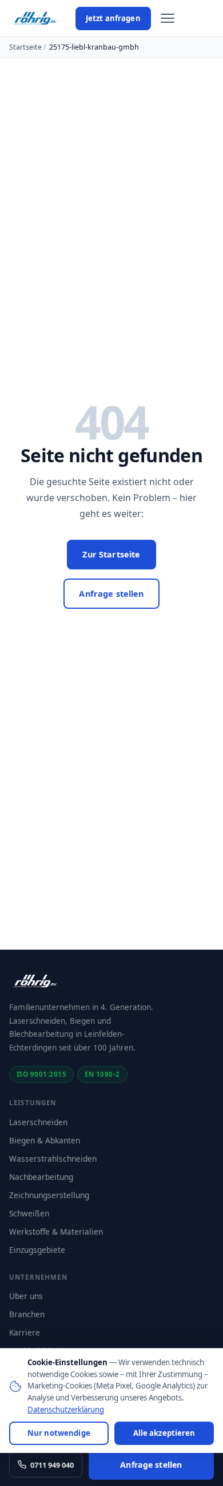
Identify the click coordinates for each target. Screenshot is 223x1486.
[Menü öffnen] (167, 18)
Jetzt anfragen (113, 18)
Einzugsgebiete (37, 1249)
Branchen (27, 1314)
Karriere (24, 1332)
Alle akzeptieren (164, 1433)
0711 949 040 (52, 1465)
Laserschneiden (38, 1122)
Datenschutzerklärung (65, 1409)
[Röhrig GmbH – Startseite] (35, 18)
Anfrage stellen (111, 593)
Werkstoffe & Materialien (56, 1231)
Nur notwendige (58, 1433)
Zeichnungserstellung (49, 1195)
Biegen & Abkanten (44, 1140)
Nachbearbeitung (41, 1176)
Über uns (26, 1295)
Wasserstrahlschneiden (53, 1158)
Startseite (25, 47)
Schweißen (29, 1213)
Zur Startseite (111, 554)
